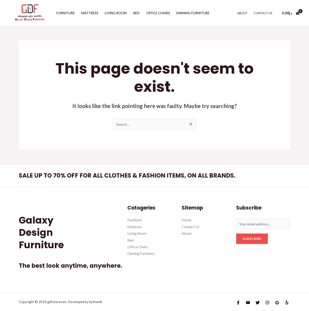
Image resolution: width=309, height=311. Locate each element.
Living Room (116, 13)
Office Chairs (158, 13)
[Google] (277, 303)
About (242, 13)
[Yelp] (287, 303)
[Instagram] (267, 303)
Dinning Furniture (192, 13)
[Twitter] (258, 303)
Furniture (65, 13)
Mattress (89, 13)
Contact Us (263, 13)
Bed (136, 13)
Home (186, 220)
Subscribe (251, 239)
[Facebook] (238, 303)
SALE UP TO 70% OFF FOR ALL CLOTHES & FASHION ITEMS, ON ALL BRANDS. (127, 175)
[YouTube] (248, 303)
